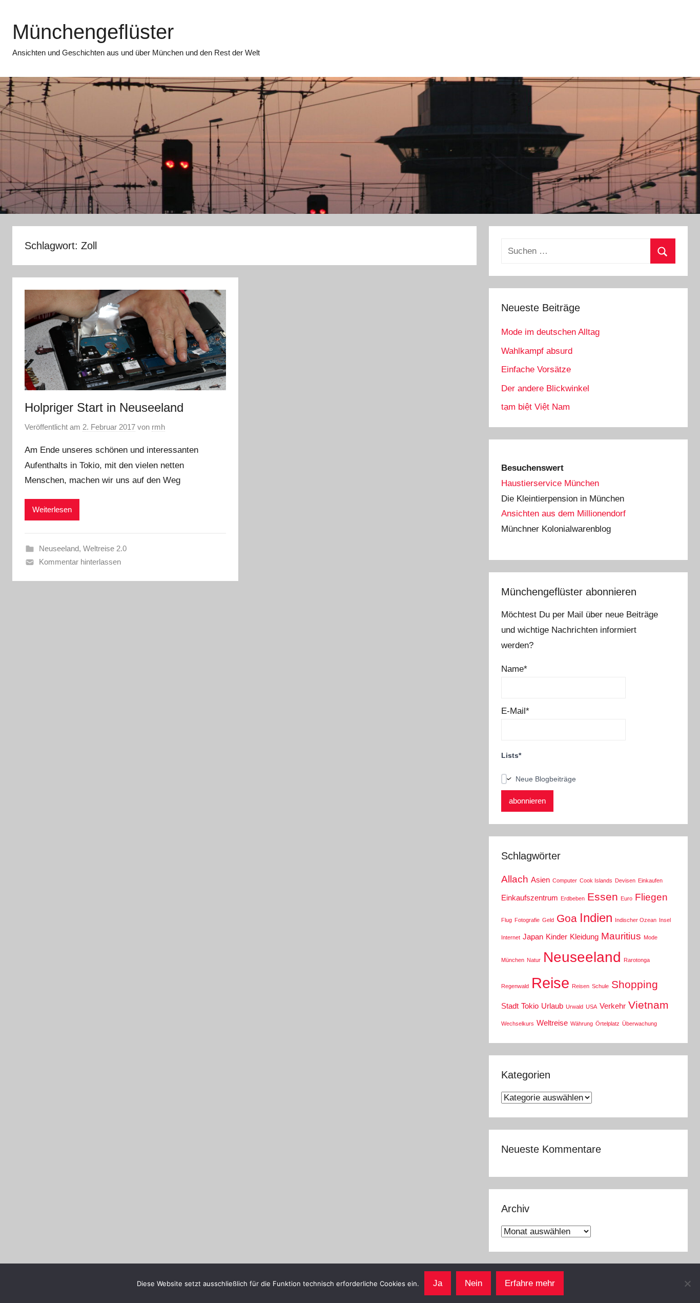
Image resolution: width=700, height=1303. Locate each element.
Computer (564, 880)
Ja (437, 1283)
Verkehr (613, 1005)
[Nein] (687, 1283)
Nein (473, 1283)
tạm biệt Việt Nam (535, 407)
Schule (600, 986)
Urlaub (552, 1005)
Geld (548, 920)
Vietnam (648, 1005)
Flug (506, 920)
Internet (510, 937)
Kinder (556, 936)
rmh (158, 427)
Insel (665, 920)
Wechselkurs (517, 1023)
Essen (602, 897)
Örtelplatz (607, 1023)
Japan (533, 936)
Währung (581, 1023)
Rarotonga (637, 960)
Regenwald (515, 986)
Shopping (634, 984)
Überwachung (639, 1023)
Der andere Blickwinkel (545, 388)
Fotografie (527, 920)
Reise (550, 982)
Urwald (574, 1007)
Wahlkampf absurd (536, 351)
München (512, 960)
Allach (514, 879)
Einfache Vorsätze (536, 369)
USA (591, 1007)
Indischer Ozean (635, 920)
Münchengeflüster (93, 32)
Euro (626, 898)
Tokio (530, 1005)
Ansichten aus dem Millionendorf (563, 513)
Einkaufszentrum (529, 897)
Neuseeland (59, 548)
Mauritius (621, 936)
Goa (567, 918)
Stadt (510, 1005)
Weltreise (552, 1022)
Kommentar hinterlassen (80, 561)
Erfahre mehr (530, 1283)
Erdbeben (573, 898)
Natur (534, 960)
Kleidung (584, 936)
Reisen (580, 986)
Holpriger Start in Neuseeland (104, 407)
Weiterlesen (52, 509)
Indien (596, 918)
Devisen (625, 880)
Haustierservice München (550, 483)
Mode (650, 937)
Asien (540, 879)
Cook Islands (596, 880)
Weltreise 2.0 (105, 548)
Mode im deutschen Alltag (550, 332)
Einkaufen (650, 880)
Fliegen (651, 897)
